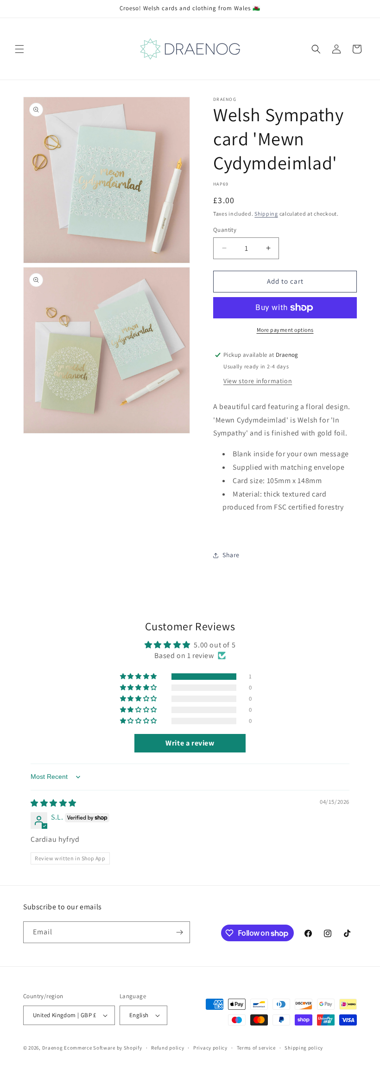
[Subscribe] (179, 932)
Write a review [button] (189, 743)
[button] (19, 49)
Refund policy (167, 1047)
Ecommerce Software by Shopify (103, 1047)
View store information (257, 381)
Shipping (266, 213)
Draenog (52, 1047)
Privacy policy (210, 1047)
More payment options (285, 329)
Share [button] (231, 555)
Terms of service (256, 1047)
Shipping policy (304, 1047)
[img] (53, 803)
